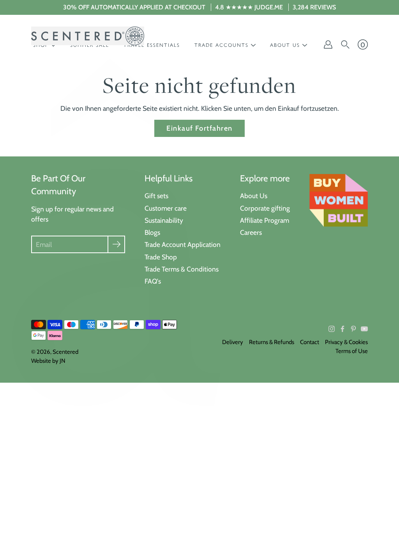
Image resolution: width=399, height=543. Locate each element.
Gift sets (156, 196)
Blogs (152, 232)
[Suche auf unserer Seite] (345, 44)
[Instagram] (331, 329)
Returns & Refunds (271, 342)
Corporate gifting (265, 208)
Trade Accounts (221, 45)
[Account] (328, 44)
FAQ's (153, 281)
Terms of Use (351, 351)
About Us (253, 196)
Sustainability (164, 220)
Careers (251, 232)
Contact (309, 342)
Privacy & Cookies (346, 342)
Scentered (65, 351)
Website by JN (48, 360)
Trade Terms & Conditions (182, 269)
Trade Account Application (183, 244)
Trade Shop (161, 257)
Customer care (166, 208)
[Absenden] (116, 244)
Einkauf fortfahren (199, 128)
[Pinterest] (353, 329)
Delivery (232, 342)
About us (285, 45)
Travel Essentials (152, 45)
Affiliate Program (264, 220)
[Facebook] (342, 329)
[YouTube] (364, 329)
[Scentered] (87, 36)
